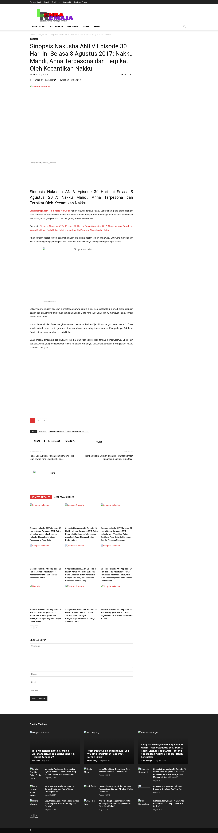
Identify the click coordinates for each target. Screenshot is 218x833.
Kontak (46, 2)
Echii (34, 74)
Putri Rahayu (92, 760)
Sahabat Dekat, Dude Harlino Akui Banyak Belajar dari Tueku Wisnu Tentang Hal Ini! (59, 789)
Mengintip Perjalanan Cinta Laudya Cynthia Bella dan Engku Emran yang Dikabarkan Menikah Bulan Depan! (60, 772)
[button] (184, 26)
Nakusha (42, 431)
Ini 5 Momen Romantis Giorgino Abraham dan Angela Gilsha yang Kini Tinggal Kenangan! (53, 753)
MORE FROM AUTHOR (64, 497)
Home (32, 34)
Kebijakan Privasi (80, 2)
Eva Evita (36, 760)
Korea (86, 26)
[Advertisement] (81, 174)
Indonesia (72, 26)
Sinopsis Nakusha (56, 431)
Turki (97, 26)
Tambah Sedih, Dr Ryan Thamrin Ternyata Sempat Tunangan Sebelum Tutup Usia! (109, 457)
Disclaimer (56, 2)
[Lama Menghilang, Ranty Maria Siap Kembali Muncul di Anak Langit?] (90, 771)
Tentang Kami (35, 2)
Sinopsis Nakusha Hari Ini (77, 431)
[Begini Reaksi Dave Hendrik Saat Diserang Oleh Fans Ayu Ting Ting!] (144, 789)
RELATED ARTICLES (41, 497)
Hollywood (38, 26)
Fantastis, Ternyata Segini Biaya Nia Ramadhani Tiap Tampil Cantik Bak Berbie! (168, 803)
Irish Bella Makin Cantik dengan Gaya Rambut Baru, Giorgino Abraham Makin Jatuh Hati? (116, 789)
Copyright (67, 2)
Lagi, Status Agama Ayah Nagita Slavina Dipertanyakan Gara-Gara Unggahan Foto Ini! (62, 803)
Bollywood (56, 26)
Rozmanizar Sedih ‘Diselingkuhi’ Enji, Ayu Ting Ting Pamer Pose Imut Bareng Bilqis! (108, 753)
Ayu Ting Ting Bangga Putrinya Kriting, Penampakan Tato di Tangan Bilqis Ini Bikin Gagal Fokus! (115, 803)
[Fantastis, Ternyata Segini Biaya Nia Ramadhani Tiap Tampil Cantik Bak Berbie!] (144, 803)
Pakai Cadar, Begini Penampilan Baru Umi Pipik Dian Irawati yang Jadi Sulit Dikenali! (52, 457)
